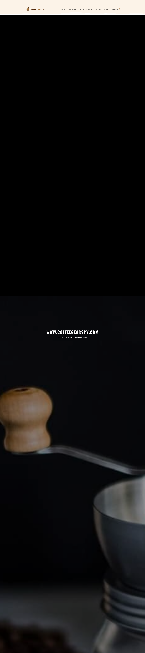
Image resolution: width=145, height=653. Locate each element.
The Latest (115, 9)
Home (63, 9)
